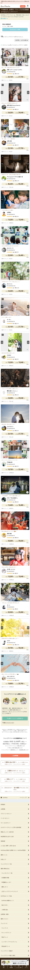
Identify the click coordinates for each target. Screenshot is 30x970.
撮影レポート (5, 886)
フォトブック (5, 928)
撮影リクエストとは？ (8, 722)
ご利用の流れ (5, 909)
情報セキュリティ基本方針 (7, 832)
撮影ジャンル (4, 854)
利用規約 (3, 804)
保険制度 (3, 841)
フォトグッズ (4, 923)
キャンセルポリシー (5, 822)
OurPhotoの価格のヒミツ (8, 900)
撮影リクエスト (4, 918)
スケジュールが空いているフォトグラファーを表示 (15, 45)
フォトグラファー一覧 (6, 864)
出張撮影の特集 (5, 877)
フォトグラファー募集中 (7, 951)
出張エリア (3, 859)
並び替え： (20, 40)
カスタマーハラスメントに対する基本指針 (11, 827)
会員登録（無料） (5, 914)
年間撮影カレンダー (6, 882)
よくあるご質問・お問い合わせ (8, 845)
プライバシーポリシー (6, 813)
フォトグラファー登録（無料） (8, 955)
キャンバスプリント (6, 932)
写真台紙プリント (6, 946)
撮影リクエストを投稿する (15, 718)
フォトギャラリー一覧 (7, 873)
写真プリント (5, 937)
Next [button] (28, 56)
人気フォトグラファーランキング (10, 891)
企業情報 (3, 809)
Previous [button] (2, 56)
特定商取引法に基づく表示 (7, 836)
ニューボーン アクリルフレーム (9, 941)
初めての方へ (5, 905)
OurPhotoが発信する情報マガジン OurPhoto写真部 (13, 850)
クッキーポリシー (5, 818)
